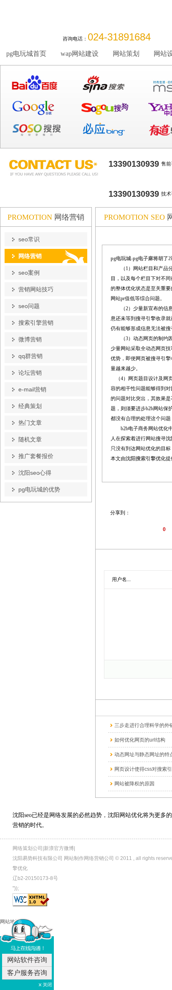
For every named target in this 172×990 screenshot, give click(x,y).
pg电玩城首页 (26, 53)
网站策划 (126, 53)
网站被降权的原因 (134, 784)
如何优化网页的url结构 (139, 740)
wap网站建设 (80, 53)
